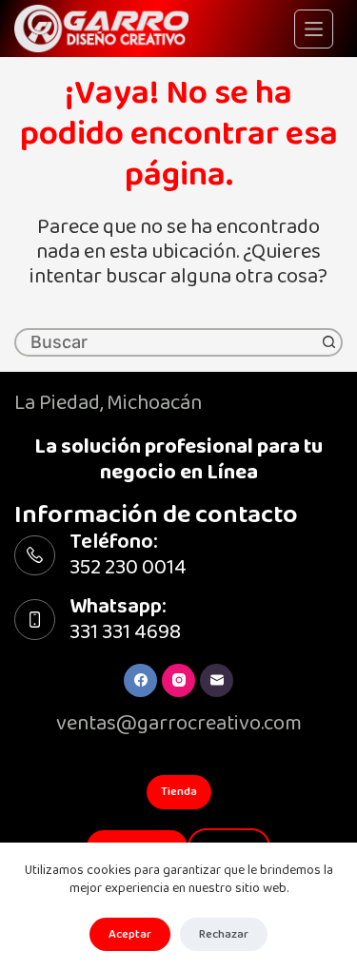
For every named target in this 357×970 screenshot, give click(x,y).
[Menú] (313, 29)
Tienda (179, 791)
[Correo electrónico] (216, 680)
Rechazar (223, 933)
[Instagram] (178, 680)
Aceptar (130, 933)
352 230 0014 (128, 567)
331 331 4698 (125, 632)
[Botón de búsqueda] (328, 342)
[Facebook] (140, 680)
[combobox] (166, 342)
